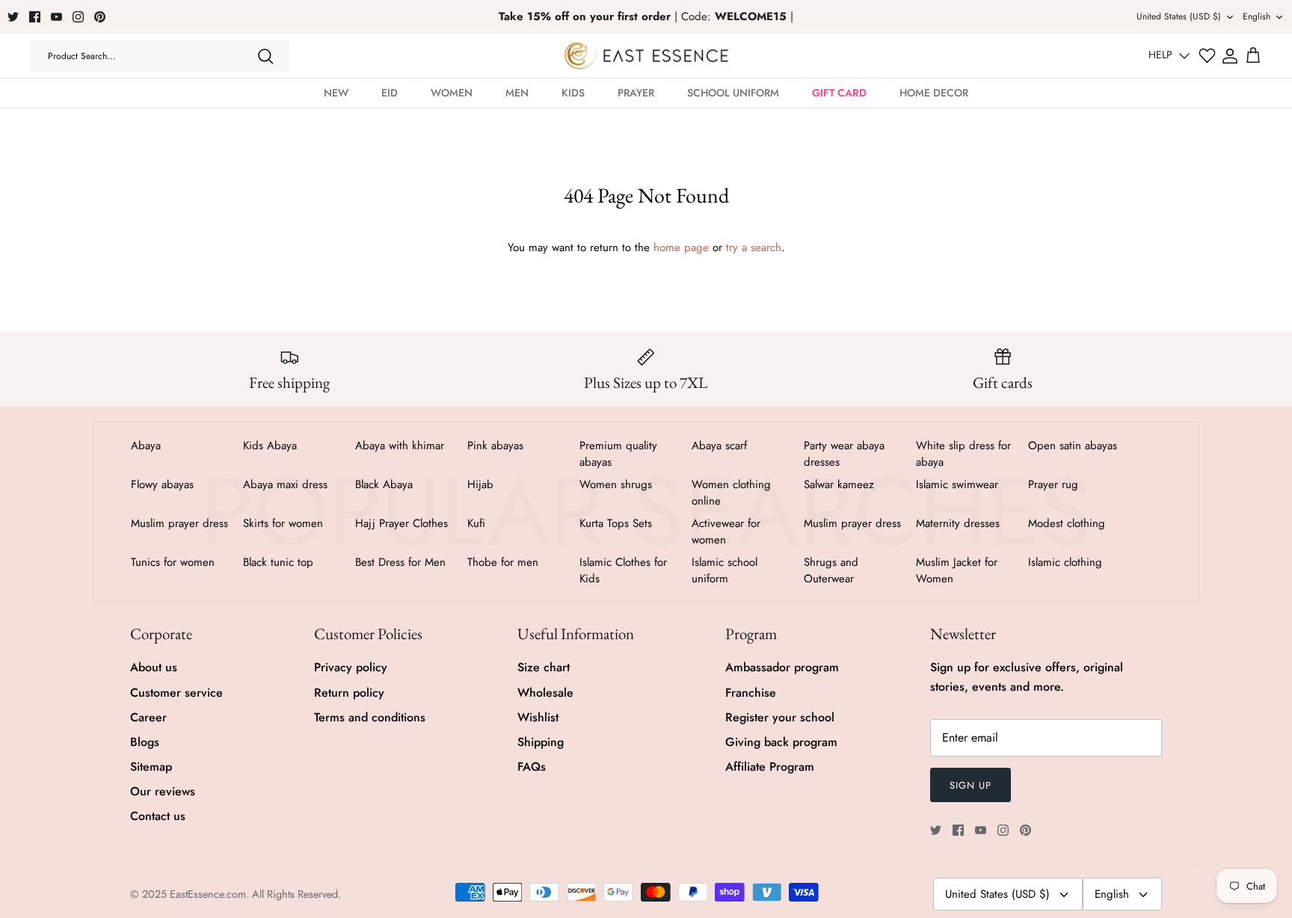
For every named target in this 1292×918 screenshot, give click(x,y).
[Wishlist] (1207, 56)
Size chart (543, 667)
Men (517, 92)
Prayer (636, 92)
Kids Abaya (270, 445)
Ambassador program (782, 667)
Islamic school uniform (724, 570)
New (336, 92)
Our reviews (162, 791)
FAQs (531, 766)
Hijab (480, 484)
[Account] (1230, 56)
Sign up (970, 785)
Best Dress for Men (400, 562)
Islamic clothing (1065, 562)
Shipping (540, 742)
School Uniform (733, 92)
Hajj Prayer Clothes (401, 523)
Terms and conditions (369, 717)
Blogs (144, 742)
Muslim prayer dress (179, 523)
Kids (573, 92)
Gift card (839, 92)
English (1256, 16)
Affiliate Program (769, 766)
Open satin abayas (1072, 445)
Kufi (476, 523)
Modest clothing (1066, 523)
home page (681, 247)
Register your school (779, 717)
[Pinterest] (99, 16)
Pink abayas (495, 445)
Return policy (349, 692)
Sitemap (151, 766)
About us (153, 667)
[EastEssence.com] (646, 55)
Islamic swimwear (957, 484)
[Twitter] (13, 16)
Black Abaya (384, 484)
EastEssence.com (208, 894)
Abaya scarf (719, 445)
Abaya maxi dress (285, 484)
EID (389, 92)
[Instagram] (78, 16)
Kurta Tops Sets (615, 523)
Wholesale (545, 692)
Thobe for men (502, 562)
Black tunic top (278, 562)
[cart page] (1253, 56)
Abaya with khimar (399, 445)
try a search (753, 247)
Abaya (146, 445)
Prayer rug (1053, 484)
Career (148, 717)
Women (452, 92)
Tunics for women (173, 562)
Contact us (157, 816)
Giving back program (781, 742)
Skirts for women (283, 523)
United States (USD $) (1178, 16)
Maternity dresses (958, 523)
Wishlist (538, 717)
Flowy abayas (162, 484)
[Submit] (265, 56)
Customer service (176, 692)
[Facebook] (34, 16)
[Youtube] (56, 16)
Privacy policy (350, 667)
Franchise (750, 692)
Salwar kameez (839, 484)
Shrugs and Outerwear (831, 570)
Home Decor (933, 92)
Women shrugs (615, 484)
